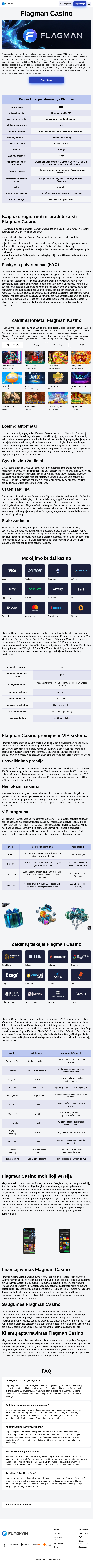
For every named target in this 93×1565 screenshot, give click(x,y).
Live (33, 345)
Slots (79, 345)
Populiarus (10, 345)
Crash (56, 345)
